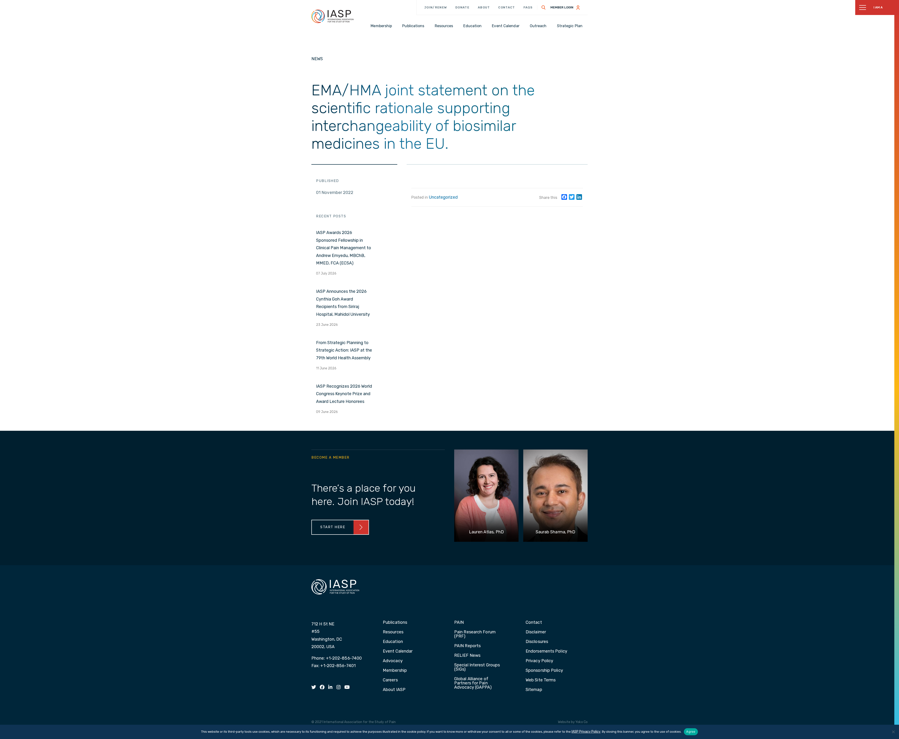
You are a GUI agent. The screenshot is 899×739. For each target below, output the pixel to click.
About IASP (394, 689)
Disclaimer (536, 632)
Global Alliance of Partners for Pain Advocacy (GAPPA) (473, 683)
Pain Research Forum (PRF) (475, 634)
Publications (395, 622)
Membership (395, 670)
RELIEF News (467, 655)
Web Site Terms (541, 680)
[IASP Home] (332, 16)
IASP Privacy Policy (586, 732)
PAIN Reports (467, 646)
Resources (393, 632)
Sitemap (534, 689)
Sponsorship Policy (544, 670)
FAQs (528, 7)
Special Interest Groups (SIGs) (477, 667)
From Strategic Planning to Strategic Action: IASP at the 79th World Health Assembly (344, 350)
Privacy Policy (539, 661)
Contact (506, 7)
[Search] (544, 7)
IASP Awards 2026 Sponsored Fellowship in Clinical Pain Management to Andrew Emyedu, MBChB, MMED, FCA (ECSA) (343, 248)
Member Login (561, 7)
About (484, 7)
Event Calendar (398, 651)
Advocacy (393, 661)
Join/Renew (435, 7)
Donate (462, 7)
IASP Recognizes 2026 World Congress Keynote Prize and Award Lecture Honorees (344, 394)
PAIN (459, 622)
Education (393, 641)
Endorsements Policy (546, 651)
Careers (390, 680)
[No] (893, 731)
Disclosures (537, 641)
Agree (690, 731)
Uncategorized (443, 197)
